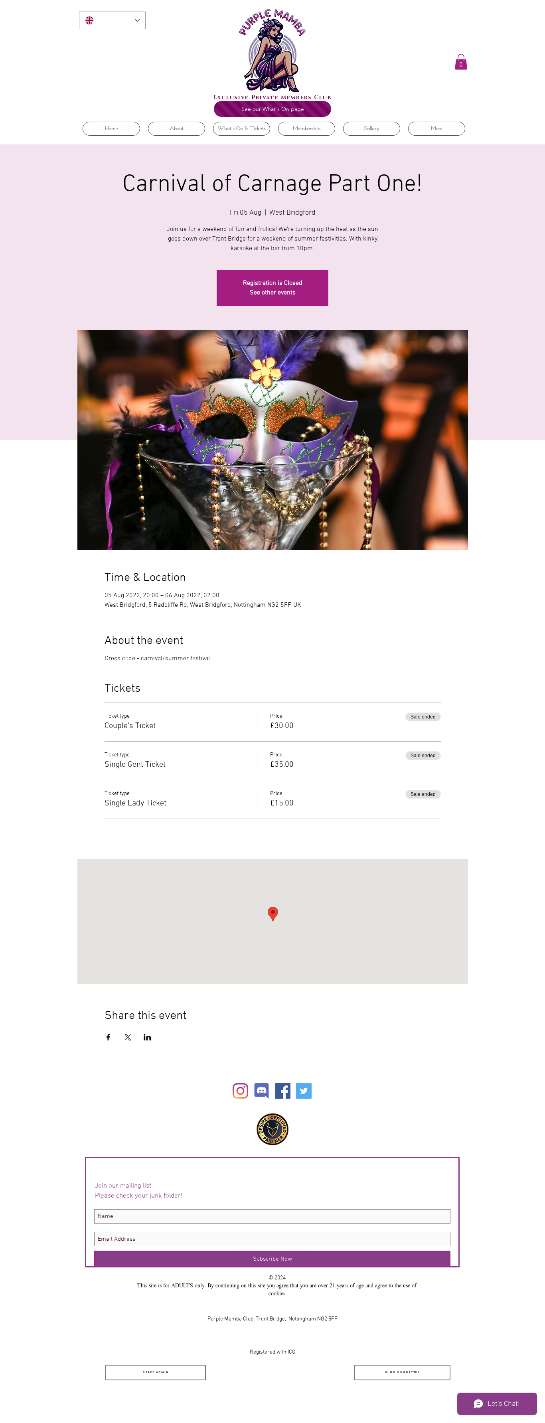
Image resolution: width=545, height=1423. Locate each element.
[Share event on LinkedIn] (147, 1037)
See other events (273, 293)
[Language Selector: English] (112, 20)
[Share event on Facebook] (108, 1037)
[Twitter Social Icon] (304, 1091)
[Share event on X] (128, 1037)
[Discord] (261, 1091)
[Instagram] (240, 1091)
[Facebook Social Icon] (282, 1091)
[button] (461, 61)
